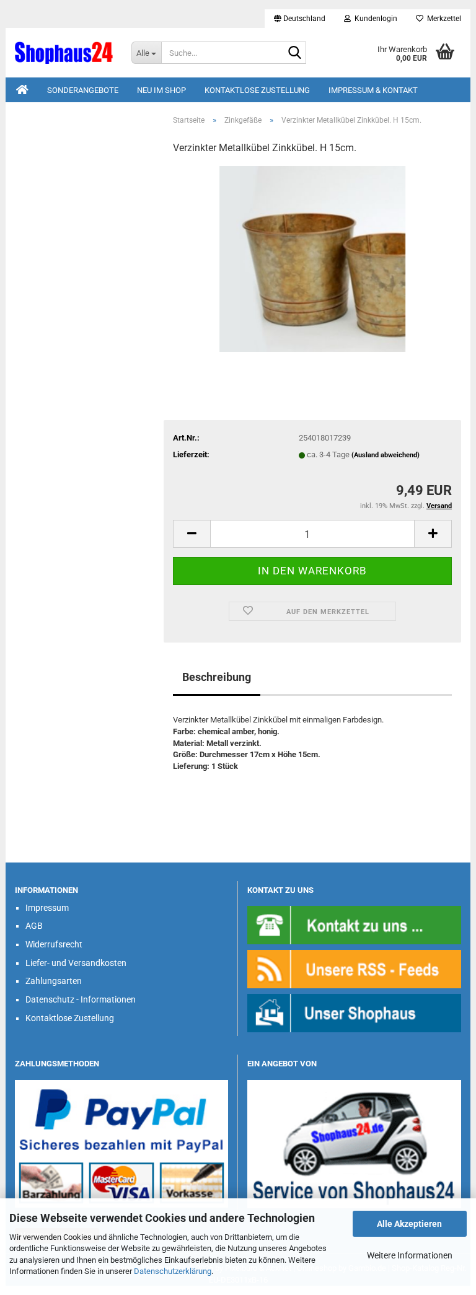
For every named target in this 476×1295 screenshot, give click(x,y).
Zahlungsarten (53, 981)
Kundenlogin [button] (374, 18)
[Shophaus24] (64, 52)
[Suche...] (294, 53)
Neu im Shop (161, 90)
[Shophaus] (354, 1012)
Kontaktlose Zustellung (257, 90)
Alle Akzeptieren (409, 1224)
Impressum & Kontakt (373, 90)
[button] (300, 18)
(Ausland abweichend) (385, 455)
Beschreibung (216, 676)
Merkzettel (442, 18)
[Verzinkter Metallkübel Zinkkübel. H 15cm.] (312, 258)
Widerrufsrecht (53, 944)
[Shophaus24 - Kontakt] (354, 924)
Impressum (47, 908)
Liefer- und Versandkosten (75, 963)
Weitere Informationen (409, 1255)
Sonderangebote (82, 90)
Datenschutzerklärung (172, 1271)
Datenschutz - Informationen (80, 999)
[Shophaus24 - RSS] (354, 968)
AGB (34, 926)
